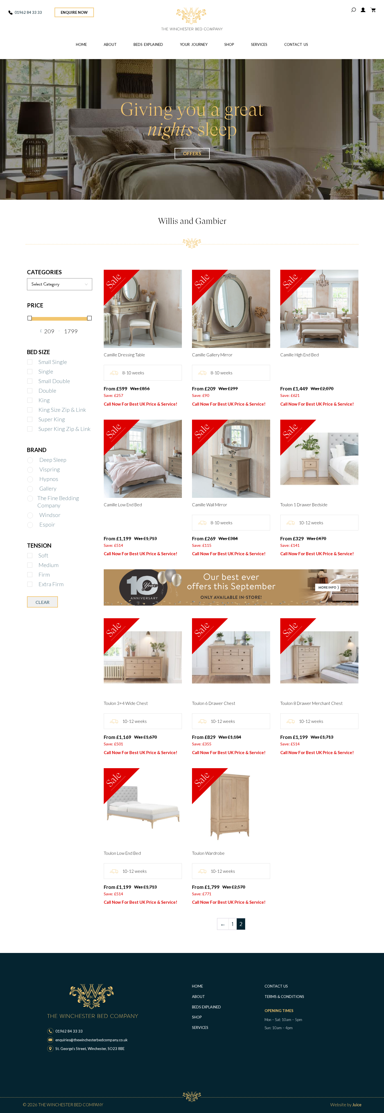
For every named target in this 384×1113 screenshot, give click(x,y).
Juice (357, 1104)
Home (81, 44)
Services (259, 44)
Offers (192, 153)
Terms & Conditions (284, 996)
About (110, 44)
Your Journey (193, 44)
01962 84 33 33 (28, 12)
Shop (229, 44)
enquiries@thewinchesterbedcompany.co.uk (91, 1040)
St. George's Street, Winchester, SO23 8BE (90, 1048)
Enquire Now (74, 12)
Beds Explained (148, 44)
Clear (42, 602)
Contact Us (296, 44)
